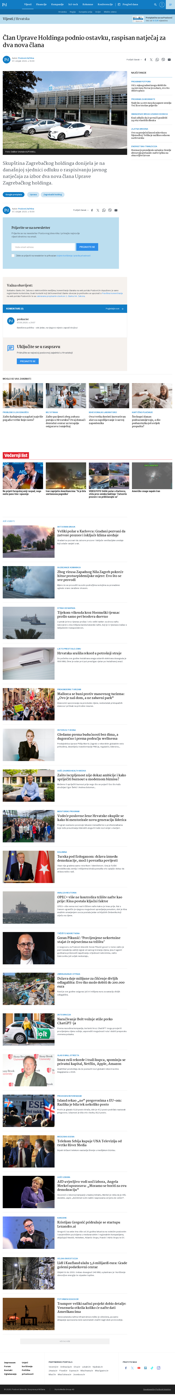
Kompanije (57, 4)
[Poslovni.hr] (4, 4)
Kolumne (88, 4)
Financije (41, 4)
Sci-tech (73, 4)
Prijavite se (87, 247)
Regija (73, 12)
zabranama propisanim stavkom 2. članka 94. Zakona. (61, 296)
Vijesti (27, 4)
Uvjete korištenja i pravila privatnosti (74, 255)
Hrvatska (62, 12)
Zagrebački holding (52, 194)
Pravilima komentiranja (112, 293)
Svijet (98, 12)
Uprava (33, 194)
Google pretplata (13, 194)
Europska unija (85, 12)
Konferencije (105, 4)
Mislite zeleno (110, 12)
